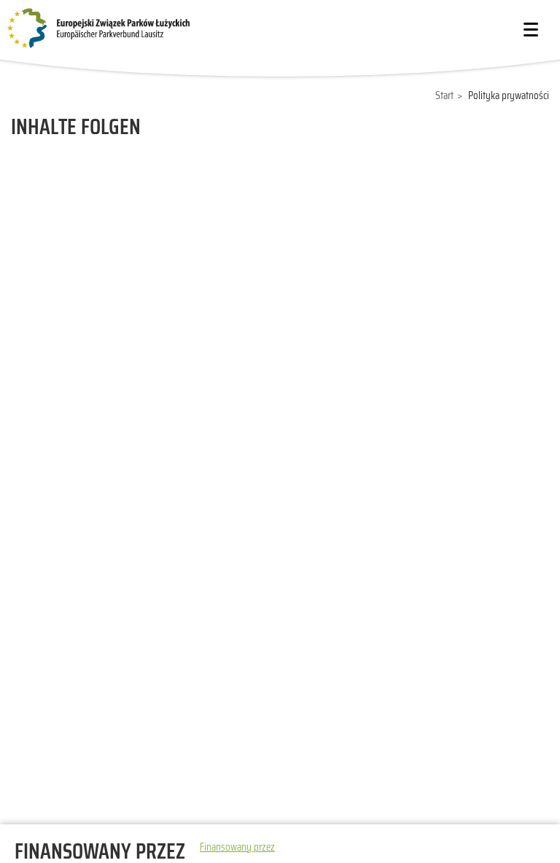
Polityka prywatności (508, 95)
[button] (531, 29)
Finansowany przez (237, 847)
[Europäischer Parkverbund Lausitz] (116, 28)
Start (444, 95)
